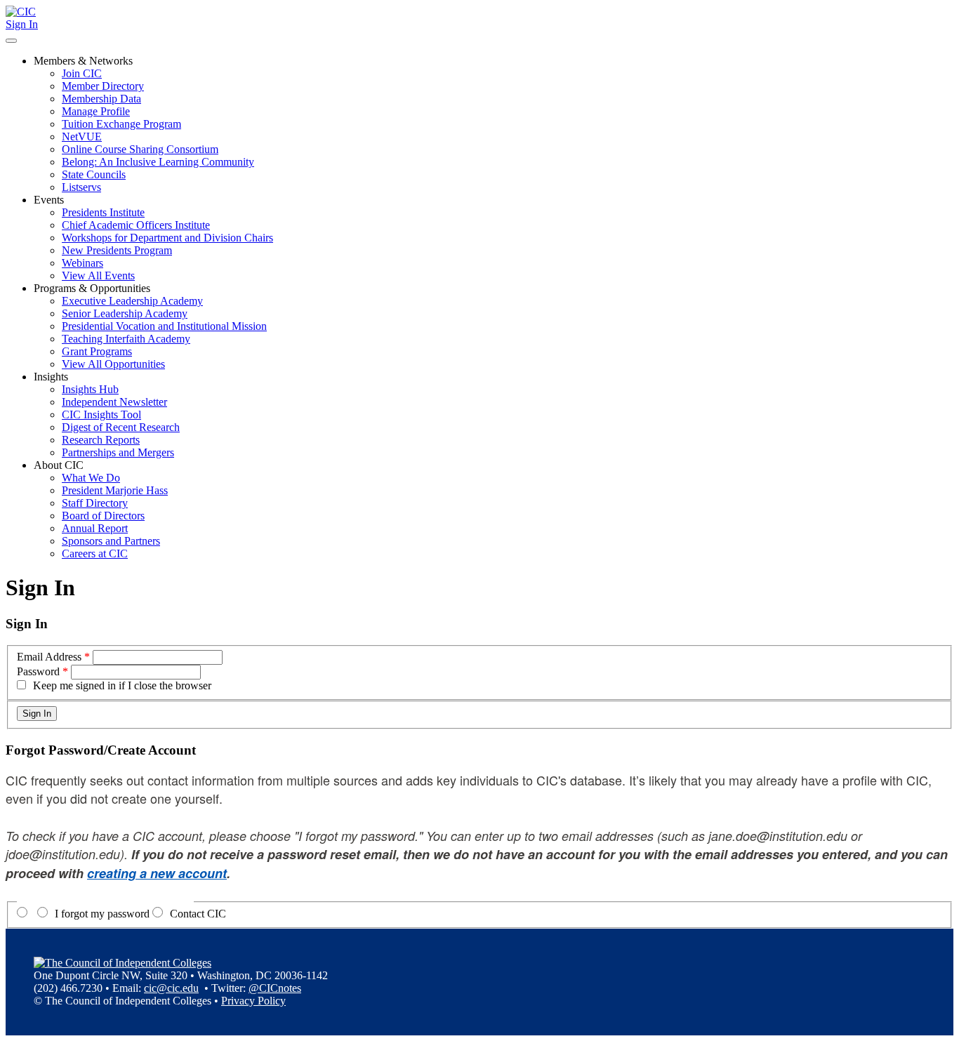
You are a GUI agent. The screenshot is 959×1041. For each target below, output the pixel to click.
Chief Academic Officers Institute (136, 225)
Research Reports (101, 440)
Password (38, 671)
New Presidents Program (117, 250)
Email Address (49, 657)
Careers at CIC (95, 553)
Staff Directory (95, 503)
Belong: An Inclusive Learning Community (158, 162)
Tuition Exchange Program (121, 124)
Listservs (81, 187)
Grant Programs (97, 351)
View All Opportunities (113, 364)
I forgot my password (102, 914)
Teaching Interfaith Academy (126, 339)
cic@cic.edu (171, 988)
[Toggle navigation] (11, 41)
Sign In (22, 24)
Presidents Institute (103, 212)
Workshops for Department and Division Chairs (167, 238)
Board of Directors (103, 516)
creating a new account (157, 873)
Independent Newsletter (114, 402)
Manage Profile (96, 111)
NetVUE (82, 136)
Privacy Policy (253, 1001)
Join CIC (82, 73)
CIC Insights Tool (101, 414)
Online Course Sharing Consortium (140, 149)
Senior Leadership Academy (124, 313)
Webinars (82, 263)
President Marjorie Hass (115, 490)
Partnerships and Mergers (118, 452)
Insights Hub (90, 389)
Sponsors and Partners (111, 541)
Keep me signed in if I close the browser (122, 685)
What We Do (91, 478)
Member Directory (103, 86)
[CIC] (21, 12)
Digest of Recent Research (121, 427)
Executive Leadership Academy (132, 301)
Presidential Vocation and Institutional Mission (164, 326)
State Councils (94, 174)
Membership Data (101, 99)
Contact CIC (198, 914)
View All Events (98, 275)
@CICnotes (275, 988)
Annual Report (95, 528)
